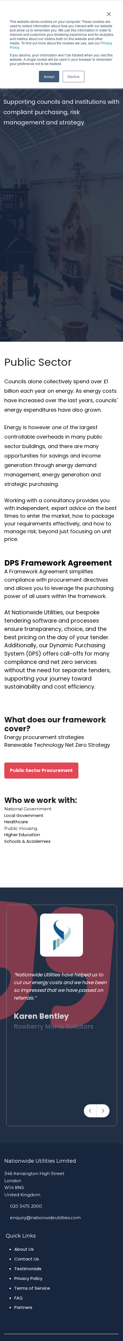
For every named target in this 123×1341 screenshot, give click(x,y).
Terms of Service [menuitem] (32, 1288)
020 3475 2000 (26, 1206)
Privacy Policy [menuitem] (28, 1278)
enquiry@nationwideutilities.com (45, 1217)
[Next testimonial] (103, 1111)
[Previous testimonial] (90, 1111)
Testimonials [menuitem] (27, 1269)
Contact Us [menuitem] (26, 1259)
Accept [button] (49, 76)
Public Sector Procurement (41, 770)
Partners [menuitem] (23, 1307)
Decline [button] (74, 76)
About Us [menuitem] (24, 1249)
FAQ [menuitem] (18, 1298)
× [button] (109, 12)
